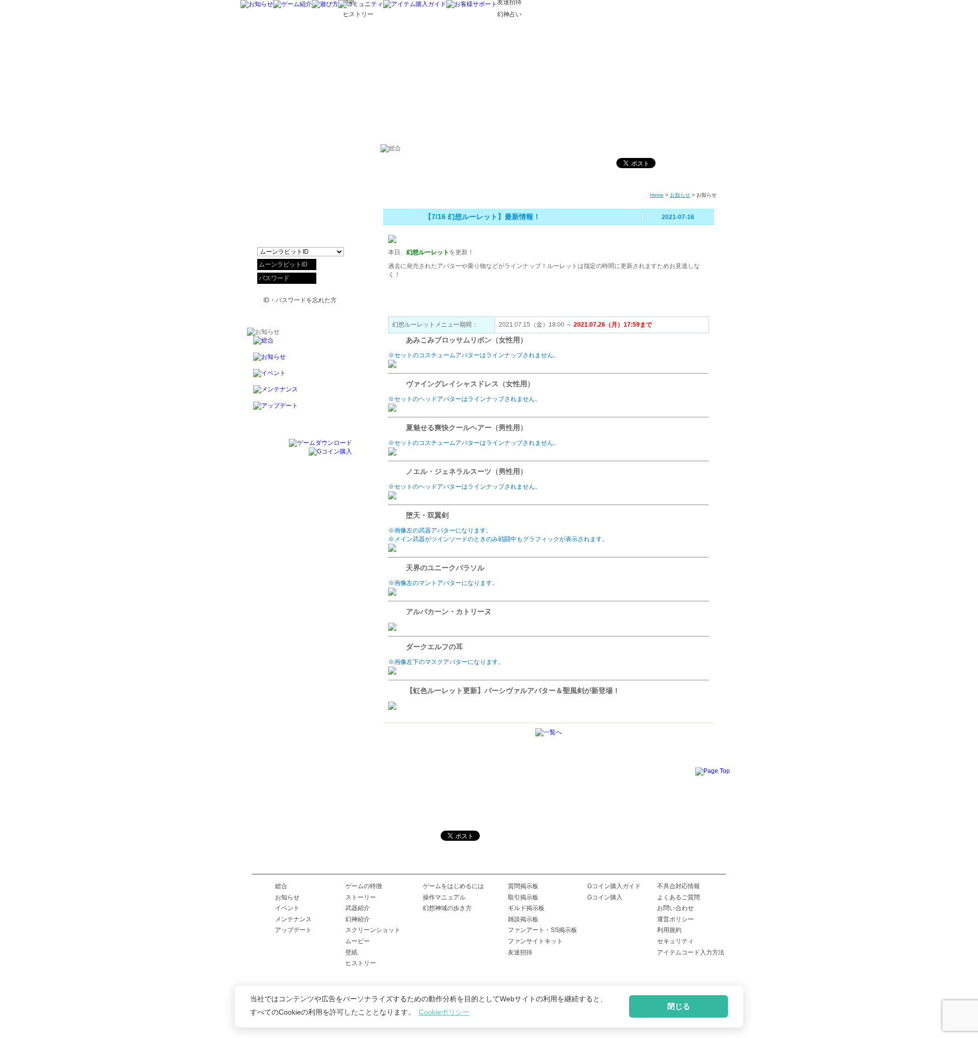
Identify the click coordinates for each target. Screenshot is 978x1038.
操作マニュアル (444, 897)
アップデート (293, 930)
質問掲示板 (523, 886)
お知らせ (680, 195)
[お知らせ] (256, 4)
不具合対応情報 (678, 886)
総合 (281, 886)
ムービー (357, 941)
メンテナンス (293, 919)
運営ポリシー (675, 919)
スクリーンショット (372, 930)
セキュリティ (675, 941)
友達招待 (520, 952)
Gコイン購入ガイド (614, 886)
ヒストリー (360, 963)
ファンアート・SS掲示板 (542, 930)
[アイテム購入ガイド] (414, 4)
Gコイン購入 (604, 897)
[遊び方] (325, 4)
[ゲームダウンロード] (320, 442)
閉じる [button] (678, 1006)
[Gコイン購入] (330, 451)
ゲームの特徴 (363, 886)
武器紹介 (357, 908)
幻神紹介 (357, 919)
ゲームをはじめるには (453, 886)
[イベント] (299, 377)
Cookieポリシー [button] (444, 1012)
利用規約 (669, 930)
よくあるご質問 (678, 897)
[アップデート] (299, 410)
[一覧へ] (548, 732)
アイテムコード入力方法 (690, 952)
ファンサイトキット (535, 941)
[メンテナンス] (299, 393)
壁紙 (351, 952)
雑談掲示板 (523, 919)
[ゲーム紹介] (292, 4)
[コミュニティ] (360, 4)
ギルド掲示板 (526, 908)
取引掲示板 (523, 897)
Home (657, 195)
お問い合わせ (675, 908)
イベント (287, 908)
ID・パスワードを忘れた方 (300, 300)
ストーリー (360, 897)
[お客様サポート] (471, 4)
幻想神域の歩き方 (447, 908)
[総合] (299, 344)
